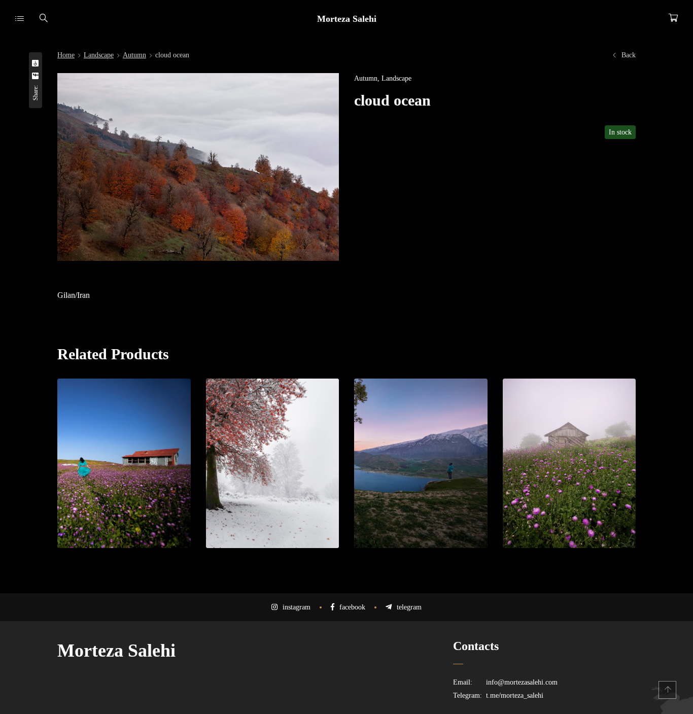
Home (66, 55)
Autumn (134, 55)
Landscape (99, 55)
